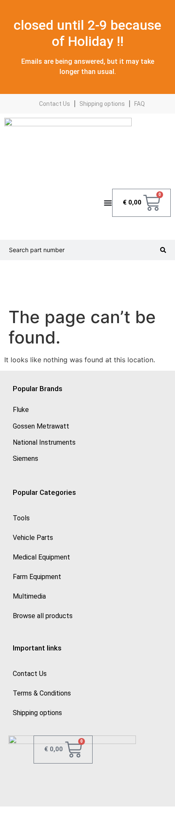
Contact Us (54, 103)
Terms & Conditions (42, 693)
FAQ (139, 103)
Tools (21, 518)
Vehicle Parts (33, 538)
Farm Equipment (37, 577)
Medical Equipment (41, 557)
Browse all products (43, 616)
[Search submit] (163, 250)
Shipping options (102, 103)
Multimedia (29, 596)
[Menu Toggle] (108, 203)
